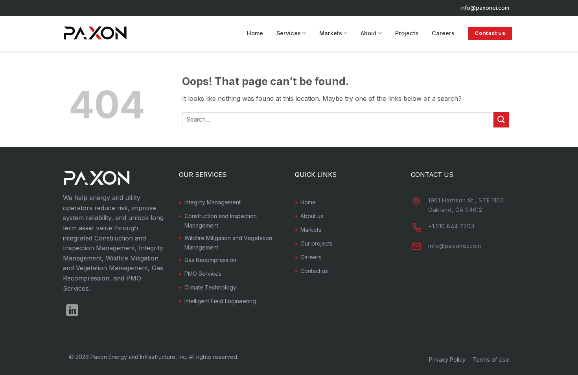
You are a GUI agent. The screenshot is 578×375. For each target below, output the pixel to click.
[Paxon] (97, 33)
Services (288, 33)
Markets (330, 33)
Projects (406, 33)
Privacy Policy (447, 359)
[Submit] (501, 119)
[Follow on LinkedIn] (72, 311)
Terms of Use (491, 359)
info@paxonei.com (484, 7)
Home (255, 33)
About (369, 33)
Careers (443, 33)
